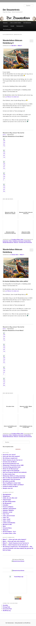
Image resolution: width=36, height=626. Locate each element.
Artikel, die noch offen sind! (10, 498)
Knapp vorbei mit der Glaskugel (11, 470)
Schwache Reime (7, 528)
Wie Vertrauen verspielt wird (10, 458)
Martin (4, 541)
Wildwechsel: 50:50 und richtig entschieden (14, 476)
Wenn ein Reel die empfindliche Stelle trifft (14, 477)
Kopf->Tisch (6, 514)
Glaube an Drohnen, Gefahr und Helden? (13, 484)
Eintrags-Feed (6, 607)
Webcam (16, 242)
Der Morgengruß (7, 503)
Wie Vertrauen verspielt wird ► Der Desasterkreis (15, 546)
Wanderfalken (27, 241)
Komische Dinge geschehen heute (11, 467)
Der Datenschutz (27, 22)
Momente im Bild (7, 524)
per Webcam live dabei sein (12, 97)
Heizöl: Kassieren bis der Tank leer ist (12, 460)
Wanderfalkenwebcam (8, 242)
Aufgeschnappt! (7, 499)
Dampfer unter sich (8, 488)
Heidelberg (15, 241)
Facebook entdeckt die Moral (10, 486)
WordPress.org (7, 610)
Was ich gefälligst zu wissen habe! (12, 483)
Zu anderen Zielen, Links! (17, 239)
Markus (5, 545)
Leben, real (6, 517)
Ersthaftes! (5, 505)
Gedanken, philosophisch (9, 508)
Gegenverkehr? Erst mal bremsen (11, 479)
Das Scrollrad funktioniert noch (11, 463)
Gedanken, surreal (7, 512)
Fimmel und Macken (8, 507)
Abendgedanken (7, 494)
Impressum (5, 26)
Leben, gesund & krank (9, 515)
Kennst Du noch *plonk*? (9, 454)
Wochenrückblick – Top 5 (9, 531)
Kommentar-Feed (7, 609)
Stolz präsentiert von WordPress (22, 623)
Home (4, 134)
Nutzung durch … (20, 26)
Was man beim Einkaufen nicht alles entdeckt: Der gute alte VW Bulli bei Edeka (18, 548)
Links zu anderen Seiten (15, 22)
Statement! (5, 530)
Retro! (4, 526)
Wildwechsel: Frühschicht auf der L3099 (13, 465)
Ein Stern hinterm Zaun (9, 474)
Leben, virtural (6, 521)
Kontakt (12, 26)
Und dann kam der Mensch (10, 461)
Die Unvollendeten (7, 29)
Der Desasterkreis (11, 9)
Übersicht (5, 22)
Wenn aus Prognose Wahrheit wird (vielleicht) (14, 472)
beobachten (5, 241)
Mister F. (20, 45)
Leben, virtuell (6, 519)
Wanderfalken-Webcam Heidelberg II (12, 41)
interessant (21, 241)
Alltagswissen (6, 496)
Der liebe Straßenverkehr (9, 501)
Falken (10, 241)
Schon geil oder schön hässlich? (11, 456)
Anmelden (5, 605)
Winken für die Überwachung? (10, 469)
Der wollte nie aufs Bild (9, 481)
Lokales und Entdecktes (9, 522)
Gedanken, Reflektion (8, 510)
